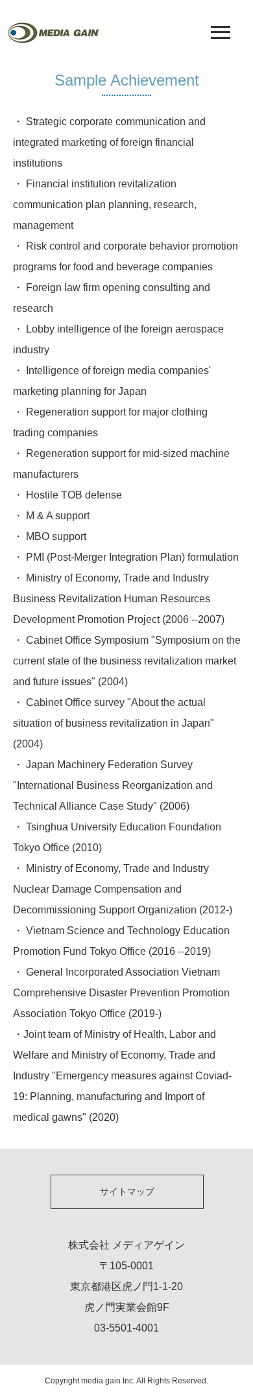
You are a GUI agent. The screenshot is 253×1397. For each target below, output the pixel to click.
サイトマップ (127, 1191)
